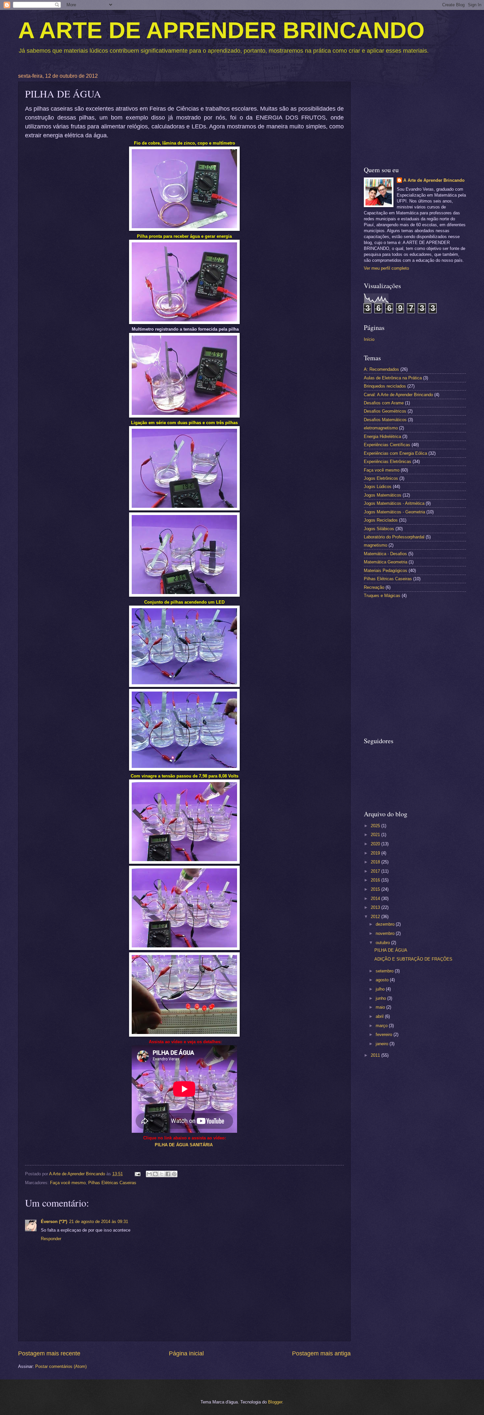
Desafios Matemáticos (385, 419)
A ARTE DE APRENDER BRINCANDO (221, 30)
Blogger (275, 1402)
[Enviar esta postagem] (137, 1173)
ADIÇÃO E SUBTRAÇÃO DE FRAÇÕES (413, 959)
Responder (51, 1238)
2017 (376, 871)
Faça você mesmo (68, 1182)
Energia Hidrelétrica (382, 436)
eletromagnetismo (381, 427)
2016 (376, 880)
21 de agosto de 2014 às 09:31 (98, 1221)
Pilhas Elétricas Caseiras (112, 1182)
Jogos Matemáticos (382, 495)
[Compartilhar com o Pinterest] (174, 1174)
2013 (376, 907)
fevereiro (384, 1034)
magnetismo (375, 545)
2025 (376, 825)
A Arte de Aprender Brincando (434, 180)
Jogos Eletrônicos (381, 478)
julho (381, 989)
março (382, 1025)
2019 (376, 853)
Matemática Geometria (385, 561)
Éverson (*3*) (54, 1221)
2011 (376, 1055)
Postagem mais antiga (321, 1353)
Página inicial (186, 1353)
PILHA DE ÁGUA (390, 950)
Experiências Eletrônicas (387, 461)
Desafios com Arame (384, 402)
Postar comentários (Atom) (61, 1366)
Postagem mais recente (49, 1353)
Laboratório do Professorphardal (394, 536)
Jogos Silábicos (379, 528)
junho (381, 998)
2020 (376, 843)
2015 (376, 889)
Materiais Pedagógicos (385, 570)
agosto (383, 979)
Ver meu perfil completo (386, 268)
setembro (385, 970)
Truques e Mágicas (382, 595)
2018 (376, 861)
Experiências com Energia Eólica (395, 453)
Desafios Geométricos (385, 411)
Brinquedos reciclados (385, 386)
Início (369, 339)
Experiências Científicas (387, 444)
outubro (383, 942)
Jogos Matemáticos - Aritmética (394, 503)
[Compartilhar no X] (161, 1174)
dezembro (386, 924)
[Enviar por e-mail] (149, 1174)
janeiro (383, 1043)
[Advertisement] (415, 114)
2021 (376, 834)
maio (381, 1007)
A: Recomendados (381, 369)
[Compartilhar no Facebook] (168, 1174)
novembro (386, 933)
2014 (376, 898)
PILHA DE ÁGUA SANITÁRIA (184, 1144)
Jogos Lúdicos (377, 486)
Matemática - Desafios (385, 553)
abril (380, 1016)
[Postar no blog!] (155, 1174)
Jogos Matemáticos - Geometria (394, 511)
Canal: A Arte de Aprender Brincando (398, 394)
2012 (376, 916)
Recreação (374, 587)
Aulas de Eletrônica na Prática (393, 377)
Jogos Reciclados (381, 520)
